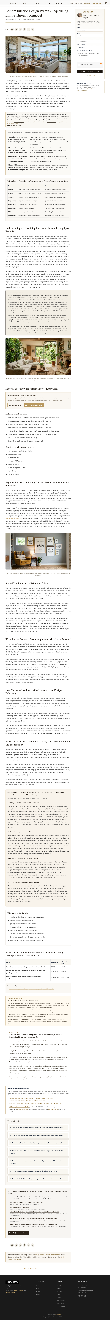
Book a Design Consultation (33, 405)
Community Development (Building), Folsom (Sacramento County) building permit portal (35, 1103)
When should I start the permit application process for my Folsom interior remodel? (38, 1143)
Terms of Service (61, 1303)
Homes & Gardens (19, 122)
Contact (87, 3)
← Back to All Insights (30, 1268)
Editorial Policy (61, 1300)
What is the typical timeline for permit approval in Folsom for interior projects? (36, 1179)
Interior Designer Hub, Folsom (20, 1207)
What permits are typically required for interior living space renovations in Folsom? (38, 1135)
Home (37, 1285)
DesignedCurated (50, 3)
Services (13, 3)
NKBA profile (11, 125)
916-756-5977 (97, 3)
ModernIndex (58, 1314)
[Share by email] (28, 29)
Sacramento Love (51, 122)
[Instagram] (106, 3)
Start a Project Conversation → (18, 1233)
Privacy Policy (61, 1306)
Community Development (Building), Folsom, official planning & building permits (31, 989)
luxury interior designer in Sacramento (47, 1255)
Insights (78, 3)
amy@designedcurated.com (85, 1290)
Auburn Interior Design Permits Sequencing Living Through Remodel (33, 1224)
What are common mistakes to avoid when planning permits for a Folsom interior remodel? (36, 1162)
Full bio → (18, 125)
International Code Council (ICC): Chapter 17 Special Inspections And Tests (31, 1098)
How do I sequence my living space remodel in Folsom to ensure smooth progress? (37, 1127)
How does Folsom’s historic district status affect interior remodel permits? (35, 1171)
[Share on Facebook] (16, 29)
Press (58, 1294)
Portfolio (22, 3)
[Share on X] (20, 29)
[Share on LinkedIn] (24, 29)
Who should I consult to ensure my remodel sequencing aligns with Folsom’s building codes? (37, 1152)
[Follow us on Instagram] (79, 1296)
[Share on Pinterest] (12, 29)
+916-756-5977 (82, 1287)
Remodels (59, 1291)
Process (70, 3)
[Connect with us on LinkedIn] (85, 1296)
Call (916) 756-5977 (15, 405)
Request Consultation (90, 71)
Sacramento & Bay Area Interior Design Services (26, 1202)
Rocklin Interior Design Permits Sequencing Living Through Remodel (33, 1218)
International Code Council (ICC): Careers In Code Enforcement (27, 1101)
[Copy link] (32, 29)
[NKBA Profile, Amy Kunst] (19, 1282)
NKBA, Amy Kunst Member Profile (19, 1107)
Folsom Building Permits (14, 518)
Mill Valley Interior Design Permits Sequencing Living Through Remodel (34, 1212)
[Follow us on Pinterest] (82, 1296)
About (5, 3)
